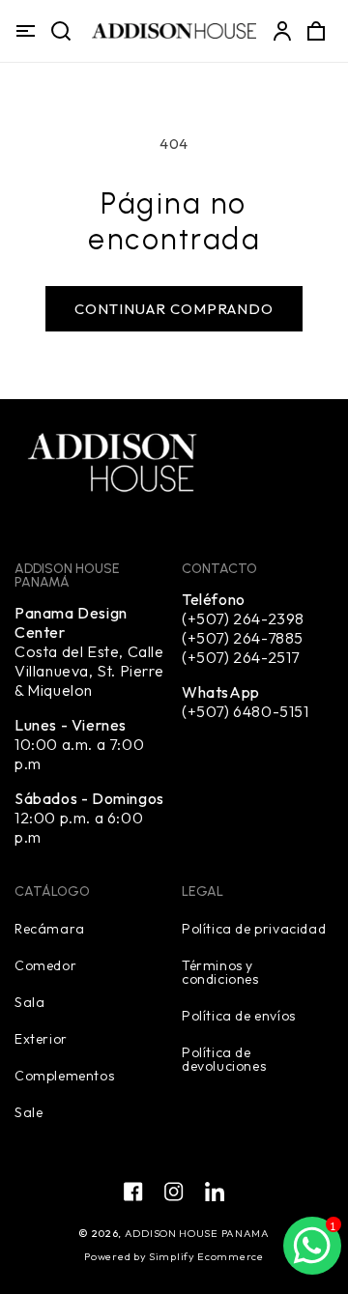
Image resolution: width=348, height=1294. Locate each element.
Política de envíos (239, 1014)
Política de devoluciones (224, 1058)
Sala (29, 1001)
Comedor (45, 964)
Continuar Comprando (174, 309)
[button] (25, 31)
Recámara (49, 927)
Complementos (64, 1074)
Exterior (41, 1038)
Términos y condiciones (220, 971)
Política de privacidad (254, 927)
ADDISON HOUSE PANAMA (197, 1233)
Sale (28, 1111)
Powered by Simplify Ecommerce (173, 1256)
